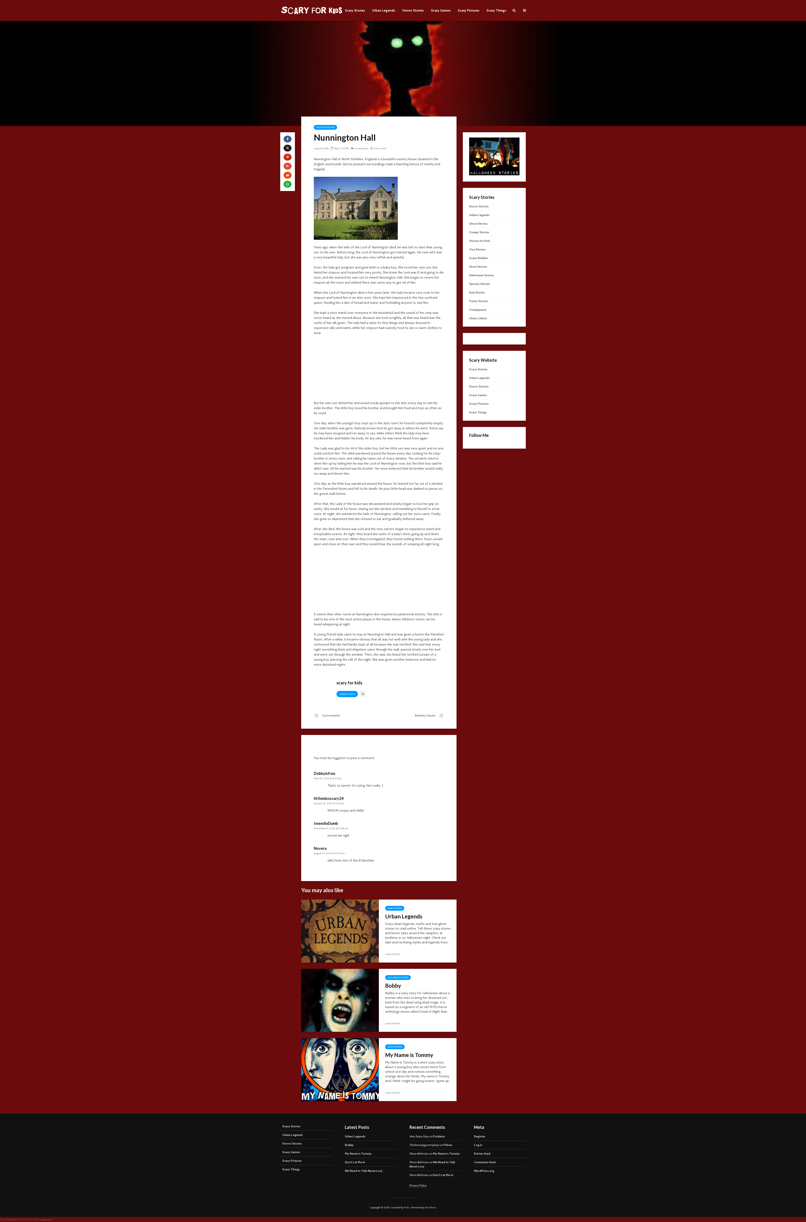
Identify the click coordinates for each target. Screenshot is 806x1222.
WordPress (430, 1207)
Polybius (439, 1136)
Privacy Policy (418, 1185)
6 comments (361, 148)
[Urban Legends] (340, 931)
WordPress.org (484, 1171)
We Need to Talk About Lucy (364, 1171)
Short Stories (478, 266)
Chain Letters (478, 318)
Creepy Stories (479, 232)
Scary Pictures (468, 10)
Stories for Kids (479, 241)
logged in (339, 758)
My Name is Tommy (409, 1055)
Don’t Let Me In (355, 1162)
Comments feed (485, 1162)
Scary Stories (355, 10)
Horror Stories (413, 10)
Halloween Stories (397, 977)
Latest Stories (394, 1046)
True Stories (477, 249)
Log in (478, 1145)
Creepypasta (477, 310)
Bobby (393, 985)
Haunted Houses (325, 127)
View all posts (347, 694)
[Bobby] (340, 1000)
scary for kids (321, 148)
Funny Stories (478, 301)
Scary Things (496, 10)
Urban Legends (383, 10)
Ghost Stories (478, 223)
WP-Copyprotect (43, 1219)
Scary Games (441, 10)
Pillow (448, 1145)
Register (479, 1136)
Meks (407, 1207)
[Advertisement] (379, 370)
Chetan (26, 1219)
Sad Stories (477, 292)
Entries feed (482, 1153)
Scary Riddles (478, 258)
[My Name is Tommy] (340, 1069)
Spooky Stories (479, 284)
